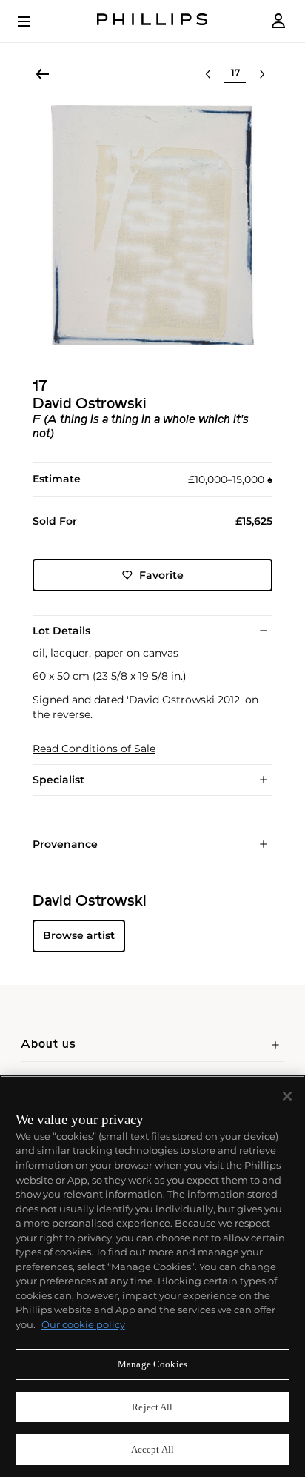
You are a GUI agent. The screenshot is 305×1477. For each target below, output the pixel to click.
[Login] (278, 21)
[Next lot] (262, 74)
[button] (152, 225)
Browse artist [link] (79, 935)
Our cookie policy (83, 1324)
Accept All (152, 1449)
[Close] (287, 1096)
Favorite (161, 575)
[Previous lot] (208, 74)
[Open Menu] (34, 21)
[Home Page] (152, 21)
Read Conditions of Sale (94, 749)
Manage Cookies (152, 1364)
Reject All (152, 1407)
